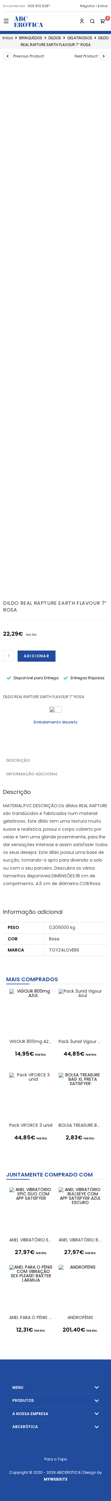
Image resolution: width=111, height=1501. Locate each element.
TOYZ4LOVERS (64, 950)
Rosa (54, 939)
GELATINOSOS (79, 37)
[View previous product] (7, 56)
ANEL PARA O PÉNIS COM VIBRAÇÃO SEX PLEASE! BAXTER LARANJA (30, 1317)
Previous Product (28, 56)
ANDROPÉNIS (80, 1317)
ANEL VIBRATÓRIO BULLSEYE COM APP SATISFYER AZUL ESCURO (80, 1240)
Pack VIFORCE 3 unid (30, 1125)
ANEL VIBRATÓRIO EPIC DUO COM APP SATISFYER (30, 1240)
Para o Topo (55, 1459)
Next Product (86, 56)
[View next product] (103, 56)
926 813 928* (39, 5)
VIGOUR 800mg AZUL (30, 1041)
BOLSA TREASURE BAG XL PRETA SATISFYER (80, 1125)
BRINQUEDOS (30, 37)
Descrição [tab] (18, 760)
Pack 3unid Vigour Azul (80, 1041)
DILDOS (54, 37)
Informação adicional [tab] (32, 774)
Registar (87, 5)
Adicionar (36, 656)
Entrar (103, 5)
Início (7, 37)
